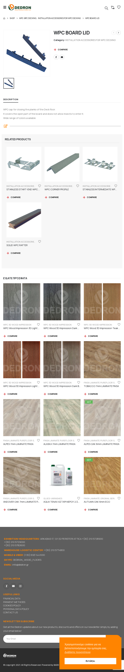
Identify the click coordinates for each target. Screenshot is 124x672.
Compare (63, 49)
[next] (118, 32)
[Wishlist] (119, 7)
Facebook (56, 57)
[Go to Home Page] (4, 18)
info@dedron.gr (20, 564)
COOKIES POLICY (12, 605)
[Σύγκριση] (113, 7)
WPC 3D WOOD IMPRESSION (17, 324)
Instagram (20, 586)
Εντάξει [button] (90, 660)
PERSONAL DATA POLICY (16, 609)
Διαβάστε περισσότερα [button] (77, 652)
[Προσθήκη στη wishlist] (39, 185)
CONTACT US (10, 612)
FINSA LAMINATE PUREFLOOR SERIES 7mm (24, 440)
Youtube (13, 586)
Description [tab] (10, 99)
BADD (56, 664)
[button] (5, 7)
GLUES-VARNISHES (52, 498)
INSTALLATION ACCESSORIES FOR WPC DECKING (90, 40)
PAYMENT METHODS (14, 602)
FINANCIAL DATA (11, 598)
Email (62, 57)
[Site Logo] (19, 7)
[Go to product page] (23, 164)
